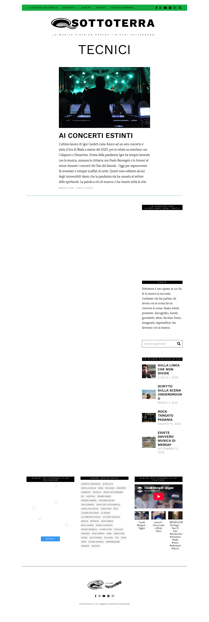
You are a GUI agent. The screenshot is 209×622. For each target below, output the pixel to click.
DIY (82, 496)
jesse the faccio (90, 509)
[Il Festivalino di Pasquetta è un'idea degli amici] (67, 491)
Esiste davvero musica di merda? (166, 439)
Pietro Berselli (89, 529)
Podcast (101, 7)
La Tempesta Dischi (90, 517)
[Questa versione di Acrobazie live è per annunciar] (33, 508)
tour (123, 538)
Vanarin (85, 546)
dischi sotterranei (113, 492)
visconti (95, 546)
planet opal (106, 529)
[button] (179, 343)
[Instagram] (160, 7)
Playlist (86, 7)
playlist (118, 529)
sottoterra (96, 538)
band (100, 488)
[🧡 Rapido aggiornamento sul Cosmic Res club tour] (50, 524)
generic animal (89, 500)
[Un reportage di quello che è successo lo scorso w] (33, 524)
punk (109, 533)
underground (113, 542)
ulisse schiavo (96, 542)
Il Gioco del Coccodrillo (43, 7)
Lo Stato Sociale (111, 517)
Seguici (50, 539)
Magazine (68, 7)
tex (117, 538)
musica (84, 521)
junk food (106, 509)
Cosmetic (86, 492)
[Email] (175, 7)
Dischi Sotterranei (122, 7)
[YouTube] (165, 7)
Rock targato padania (165, 416)
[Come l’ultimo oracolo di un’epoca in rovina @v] (50, 508)
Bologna (109, 488)
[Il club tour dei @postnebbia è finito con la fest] (50, 491)
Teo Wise (108, 538)
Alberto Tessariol (91, 484)
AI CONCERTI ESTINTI (96, 135)
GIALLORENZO (87, 505)
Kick (116, 509)
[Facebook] (156, 7)
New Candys (107, 521)
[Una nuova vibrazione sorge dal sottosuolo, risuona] (67, 524)
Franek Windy (104, 496)
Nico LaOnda (87, 525)
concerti (121, 488)
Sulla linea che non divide (168, 369)
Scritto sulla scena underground (170, 392)
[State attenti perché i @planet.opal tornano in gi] (33, 491)
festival (91, 496)
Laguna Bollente (90, 513)
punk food (119, 533)
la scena (105, 513)
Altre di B (108, 484)
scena (84, 538)
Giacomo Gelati (107, 500)
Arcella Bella (88, 488)
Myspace (94, 521)
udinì (83, 542)
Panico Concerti (104, 525)
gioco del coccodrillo (108, 505)
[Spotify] (170, 7)
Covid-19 (97, 492)
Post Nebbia (98, 533)
